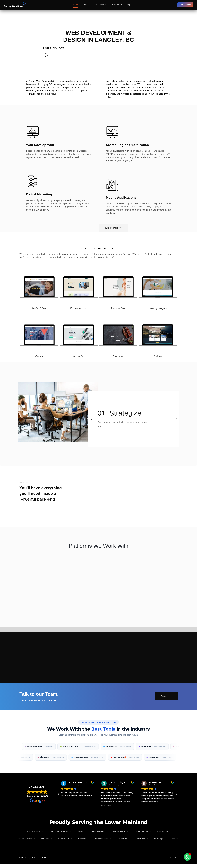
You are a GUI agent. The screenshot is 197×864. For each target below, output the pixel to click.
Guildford (143, 838)
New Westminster (36, 831)
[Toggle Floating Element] (187, 857)
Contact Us (117, 5)
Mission (65, 838)
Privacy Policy (169, 858)
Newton (161, 838)
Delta (57, 831)
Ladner (102, 838)
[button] (91, 419)
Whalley (178, 838)
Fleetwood (161, 831)
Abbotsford (75, 831)
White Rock (96, 831)
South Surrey (119, 831)
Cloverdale (140, 831)
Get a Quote (185, 5)
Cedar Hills (23, 838)
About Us (86, 5)
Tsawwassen (122, 838)
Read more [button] (106, 805)
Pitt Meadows (45, 838)
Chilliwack (84, 838)
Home (75, 5)
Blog (128, 5)
